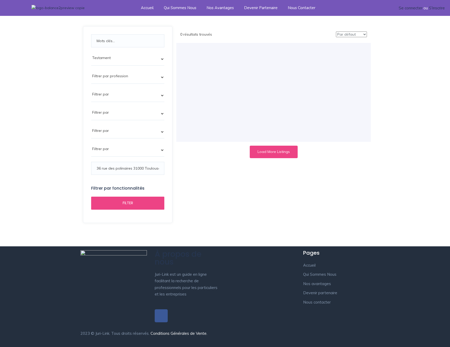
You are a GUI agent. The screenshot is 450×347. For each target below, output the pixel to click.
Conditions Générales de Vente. (179, 333)
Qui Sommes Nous (180, 7)
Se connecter (410, 7)
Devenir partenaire (261, 7)
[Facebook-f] (161, 315)
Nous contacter (301, 7)
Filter (128, 202)
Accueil (147, 7)
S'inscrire (437, 7)
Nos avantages (220, 7)
